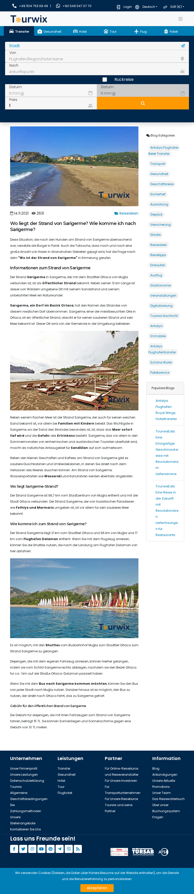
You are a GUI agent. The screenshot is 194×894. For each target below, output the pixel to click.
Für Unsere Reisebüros (121, 799)
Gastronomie (160, 285)
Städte (155, 235)
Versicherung (160, 224)
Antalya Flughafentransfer (162, 349)
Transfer (64, 768)
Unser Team (161, 793)
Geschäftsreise (162, 184)
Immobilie (158, 336)
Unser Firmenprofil (23, 768)
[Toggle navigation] (180, 18)
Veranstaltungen (163, 295)
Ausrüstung (159, 204)
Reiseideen (128, 213)
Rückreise (124, 79)
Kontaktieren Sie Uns (25, 829)
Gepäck (156, 214)
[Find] (143, 103)
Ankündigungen (164, 774)
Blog (155, 768)
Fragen (157, 817)
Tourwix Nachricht (164, 316)
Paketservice (159, 372)
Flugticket (65, 793)
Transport (157, 164)
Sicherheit (157, 194)
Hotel (61, 780)
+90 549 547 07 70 (77, 6)
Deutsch (148, 7)
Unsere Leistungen (24, 774)
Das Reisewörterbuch (168, 799)
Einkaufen (157, 265)
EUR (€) (176, 7)
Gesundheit (159, 174)
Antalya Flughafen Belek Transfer (163, 150)
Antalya (156, 326)
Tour (61, 787)
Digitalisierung (161, 305)
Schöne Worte (161, 362)
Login (128, 7)
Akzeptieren (97, 887)
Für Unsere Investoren (121, 780)
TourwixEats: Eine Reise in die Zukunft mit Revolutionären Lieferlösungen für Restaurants (167, 510)
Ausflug (156, 275)
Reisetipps (158, 255)
